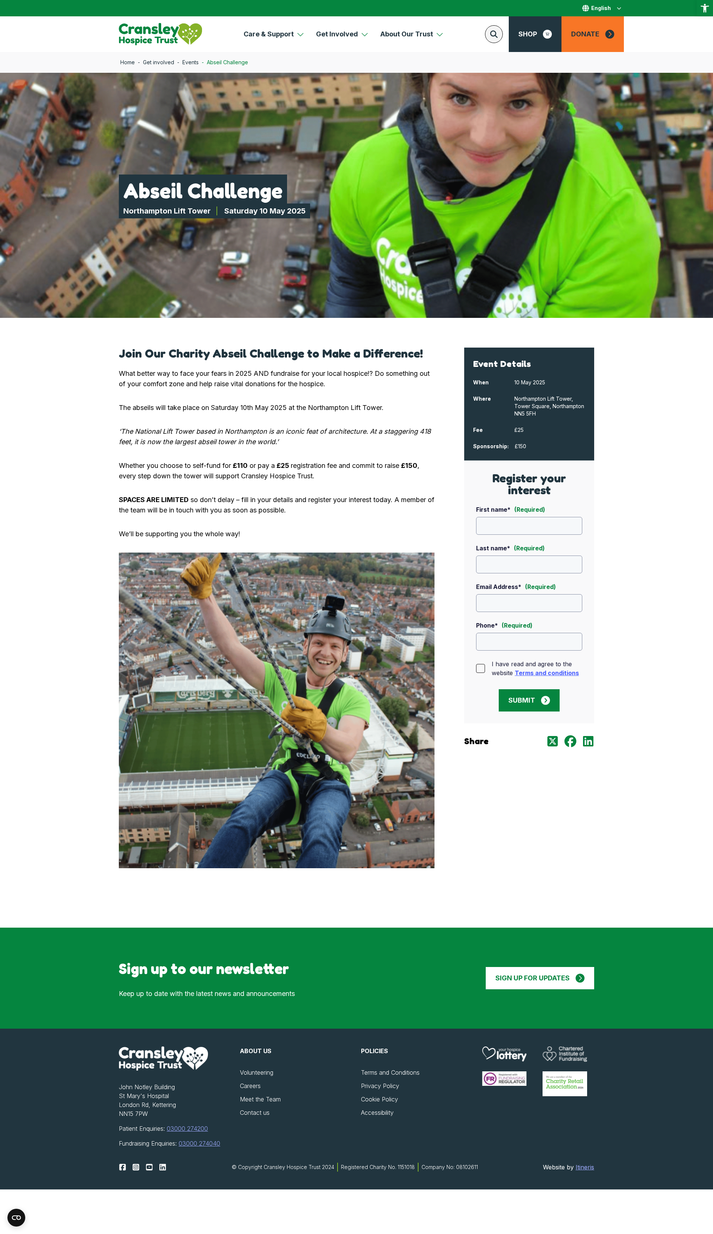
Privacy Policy (380, 1086)
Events (190, 62)
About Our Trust (406, 34)
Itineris (585, 1167)
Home (127, 62)
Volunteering (256, 1072)
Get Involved (337, 34)
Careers (250, 1086)
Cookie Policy (379, 1099)
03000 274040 (199, 1143)
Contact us (255, 1112)
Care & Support (269, 34)
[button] (705, 8)
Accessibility (377, 1112)
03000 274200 (187, 1128)
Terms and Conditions (390, 1072)
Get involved (158, 62)
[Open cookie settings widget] (16, 1218)
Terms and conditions (547, 673)
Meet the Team (260, 1099)
